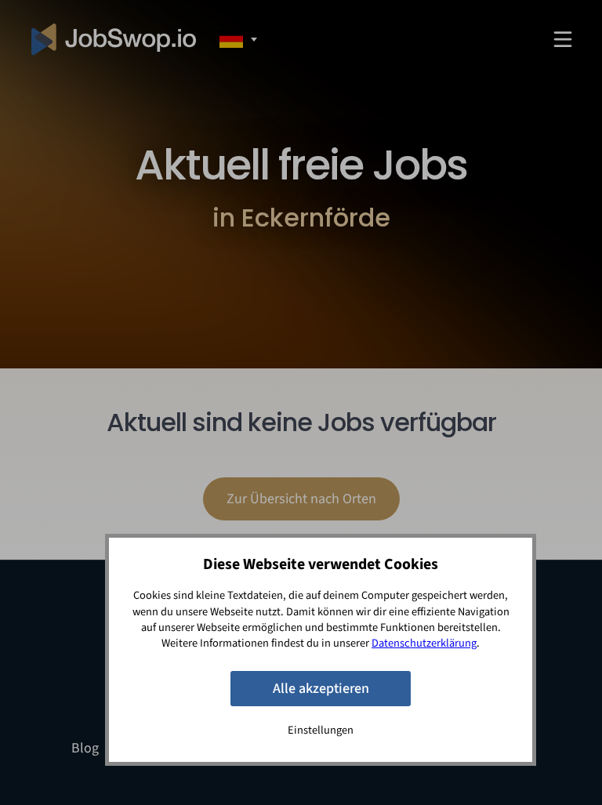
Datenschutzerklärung (424, 643)
